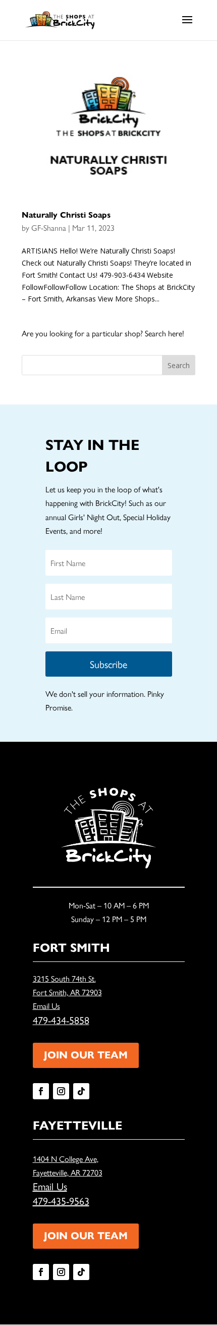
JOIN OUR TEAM (86, 1055)
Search (179, 365)
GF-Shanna (48, 227)
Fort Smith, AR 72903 (67, 992)
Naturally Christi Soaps (66, 215)
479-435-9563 (61, 1200)
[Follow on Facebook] (41, 1091)
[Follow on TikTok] (81, 1091)
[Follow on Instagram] (61, 1091)
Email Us (46, 1005)
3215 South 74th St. (64, 978)
